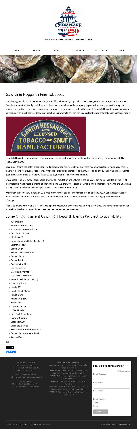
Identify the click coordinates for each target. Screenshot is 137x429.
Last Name (98, 391)
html (97, 403)
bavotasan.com (125, 424)
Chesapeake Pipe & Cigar (27, 424)
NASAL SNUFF (100, 51)
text (96, 406)
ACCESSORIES (78, 51)
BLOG (121, 51)
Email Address (100, 374)
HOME (15, 51)
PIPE (55, 51)
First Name (98, 382)
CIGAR (36, 51)
